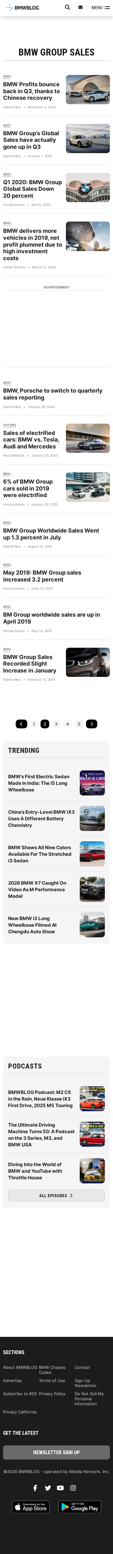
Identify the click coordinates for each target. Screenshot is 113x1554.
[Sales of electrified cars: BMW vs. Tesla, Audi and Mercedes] (88, 438)
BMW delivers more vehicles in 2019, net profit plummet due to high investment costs (32, 244)
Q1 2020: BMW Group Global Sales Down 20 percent (32, 189)
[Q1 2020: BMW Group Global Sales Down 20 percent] (88, 187)
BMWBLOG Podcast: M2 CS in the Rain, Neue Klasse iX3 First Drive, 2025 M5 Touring (40, 1098)
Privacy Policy (52, 1393)
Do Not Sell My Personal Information (89, 1398)
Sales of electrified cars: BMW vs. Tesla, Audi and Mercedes (31, 440)
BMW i (7, 473)
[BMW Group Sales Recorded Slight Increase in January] (88, 662)
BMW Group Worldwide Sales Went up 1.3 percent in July (51, 534)
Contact (82, 1367)
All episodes (53, 1195)
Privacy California (19, 1411)
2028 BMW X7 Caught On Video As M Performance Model (37, 889)
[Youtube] (62, 1489)
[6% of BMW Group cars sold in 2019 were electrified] (88, 486)
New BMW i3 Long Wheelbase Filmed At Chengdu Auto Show (32, 925)
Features (9, 425)
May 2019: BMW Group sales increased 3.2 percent (42, 576)
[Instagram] (75, 1489)
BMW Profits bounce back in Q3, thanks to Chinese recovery (31, 91)
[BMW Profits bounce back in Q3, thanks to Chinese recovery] (88, 89)
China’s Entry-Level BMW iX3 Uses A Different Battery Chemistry (41, 818)
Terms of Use (52, 1380)
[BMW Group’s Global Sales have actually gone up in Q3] (88, 138)
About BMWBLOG (20, 1367)
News (7, 76)
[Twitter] (50, 1489)
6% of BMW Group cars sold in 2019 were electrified (28, 488)
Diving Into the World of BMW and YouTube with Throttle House (35, 1171)
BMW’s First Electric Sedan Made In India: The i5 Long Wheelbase (38, 783)
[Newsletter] (80, 7)
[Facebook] (37, 1489)
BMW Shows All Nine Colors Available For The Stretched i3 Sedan (40, 854)
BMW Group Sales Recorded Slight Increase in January (29, 664)
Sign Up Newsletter (86, 1383)
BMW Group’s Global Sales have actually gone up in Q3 (31, 140)
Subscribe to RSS (20, 1393)
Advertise (12, 1380)
